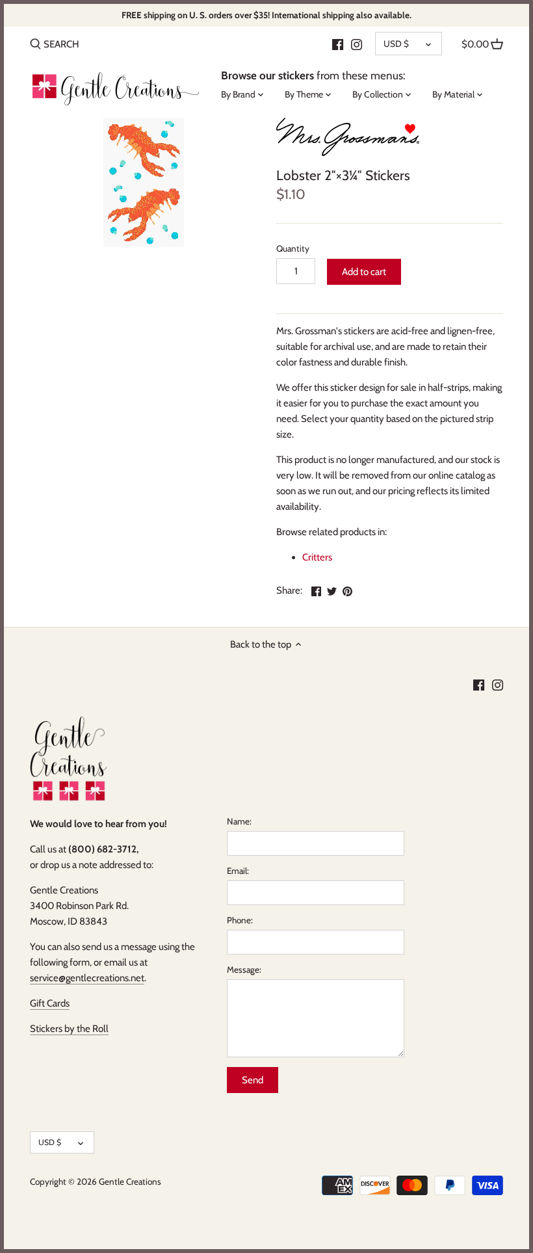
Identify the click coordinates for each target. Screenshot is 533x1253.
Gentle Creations (130, 1181)
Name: (239, 821)
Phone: (240, 920)
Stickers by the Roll (69, 1029)
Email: (238, 870)
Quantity (292, 248)
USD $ (396, 43)
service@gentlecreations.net (87, 978)
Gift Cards (50, 1003)
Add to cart (364, 272)
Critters (317, 557)
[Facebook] (337, 43)
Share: (289, 590)
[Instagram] (356, 43)
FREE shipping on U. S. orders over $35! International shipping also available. (266, 15)
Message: (244, 969)
